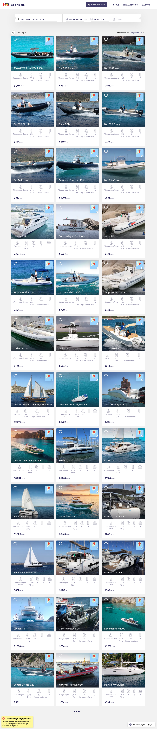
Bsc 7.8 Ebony (20, 180)
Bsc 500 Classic (21, 124)
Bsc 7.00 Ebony (112, 124)
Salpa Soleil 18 (112, 348)
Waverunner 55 (67, 516)
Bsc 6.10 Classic (112, 180)
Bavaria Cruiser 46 (114, 516)
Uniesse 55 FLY (21, 236)
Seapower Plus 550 (23, 292)
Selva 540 (109, 236)
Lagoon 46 (19, 628)
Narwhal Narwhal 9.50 (71, 684)
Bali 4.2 (63, 460)
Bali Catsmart (20, 516)
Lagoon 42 (110, 460)
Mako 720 (64, 348)
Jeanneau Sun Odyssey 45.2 (73, 404)
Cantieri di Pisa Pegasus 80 (28, 460)
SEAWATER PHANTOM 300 (28, 68)
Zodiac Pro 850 (21, 348)
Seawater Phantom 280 (71, 180)
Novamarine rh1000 (114, 628)
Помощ (115, 4)
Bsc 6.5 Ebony (66, 124)
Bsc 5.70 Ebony (67, 68)
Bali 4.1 (62, 572)
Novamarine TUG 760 (70, 292)
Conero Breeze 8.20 (69, 628)
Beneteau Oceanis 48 (24, 572)
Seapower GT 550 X (114, 292)
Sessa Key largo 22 (114, 404)
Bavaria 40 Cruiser (114, 684)
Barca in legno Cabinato (72, 236)
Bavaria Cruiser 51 (113, 572)
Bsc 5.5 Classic (112, 68)
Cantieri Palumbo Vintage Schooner (32, 404)
